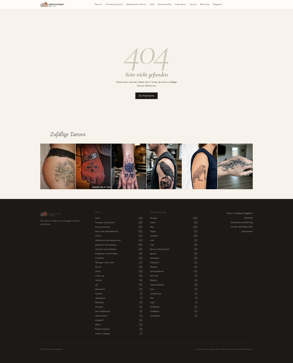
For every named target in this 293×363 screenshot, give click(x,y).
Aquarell (118, 320)
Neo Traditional (118, 311)
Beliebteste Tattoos (136, 4)
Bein (173, 227)
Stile (152, 4)
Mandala (118, 302)
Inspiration (180, 4)
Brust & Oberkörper (173, 249)
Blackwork (118, 289)
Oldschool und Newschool (118, 240)
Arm (173, 289)
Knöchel (173, 276)
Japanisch (118, 298)
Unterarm (173, 258)
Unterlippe (173, 315)
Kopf (173, 302)
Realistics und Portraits (118, 253)
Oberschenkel (173, 285)
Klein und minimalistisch (118, 231)
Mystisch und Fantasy (118, 245)
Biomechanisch (118, 329)
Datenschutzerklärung (242, 222)
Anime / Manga (118, 333)
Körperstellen (165, 4)
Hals (173, 245)
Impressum (247, 231)
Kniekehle (173, 307)
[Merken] (72, 147)
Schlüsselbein (173, 271)
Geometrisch (118, 315)
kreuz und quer (118, 227)
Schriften (118, 258)
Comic (118, 236)
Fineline (118, 293)
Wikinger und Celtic (118, 262)
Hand (173, 222)
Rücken (173, 218)
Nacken (173, 267)
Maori (118, 324)
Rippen (173, 280)
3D (118, 285)
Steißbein (173, 311)
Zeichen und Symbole (118, 249)
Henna (118, 280)
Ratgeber (217, 4)
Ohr (173, 298)
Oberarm (173, 262)
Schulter (173, 236)
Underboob (173, 293)
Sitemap (248, 217)
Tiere (118, 218)
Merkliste (205, 4)
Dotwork (118, 307)
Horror (118, 267)
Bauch (173, 253)
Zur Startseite (146, 95)
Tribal (118, 271)
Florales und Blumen (118, 222)
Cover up (118, 276)
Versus (193, 4)
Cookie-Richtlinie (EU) (242, 226)
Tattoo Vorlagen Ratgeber (240, 213)
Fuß (173, 240)
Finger (173, 231)
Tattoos (98, 4)
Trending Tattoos (114, 4)
